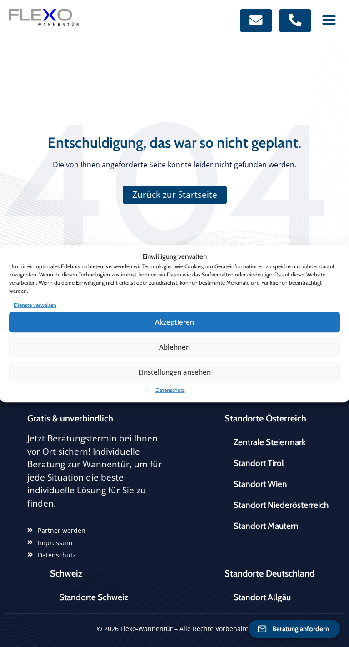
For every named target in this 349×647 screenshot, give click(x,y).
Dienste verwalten (35, 304)
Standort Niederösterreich (281, 505)
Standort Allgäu (262, 597)
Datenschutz (170, 389)
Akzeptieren (174, 321)
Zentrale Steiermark (270, 442)
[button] (329, 20)
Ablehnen (174, 346)
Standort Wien (260, 484)
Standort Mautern (266, 526)
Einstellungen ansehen (174, 371)
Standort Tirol (259, 463)
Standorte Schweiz (93, 597)
